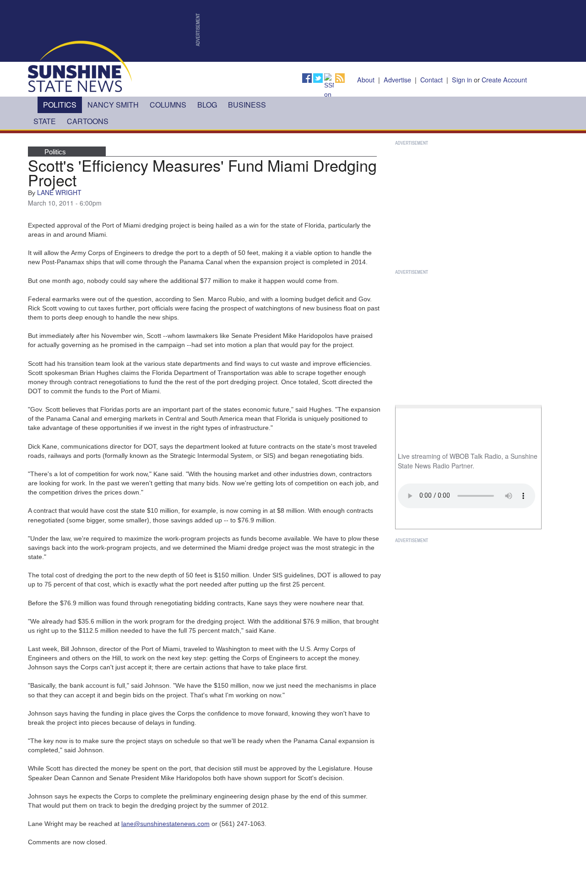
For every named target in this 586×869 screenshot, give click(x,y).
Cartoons (88, 121)
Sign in (462, 79)
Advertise (397, 79)
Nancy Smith (113, 104)
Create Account (504, 79)
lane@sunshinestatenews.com (165, 823)
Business (247, 104)
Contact (431, 79)
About (365, 79)
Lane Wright (59, 192)
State (44, 121)
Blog (207, 104)
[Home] (80, 66)
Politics (59, 104)
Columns (168, 104)
